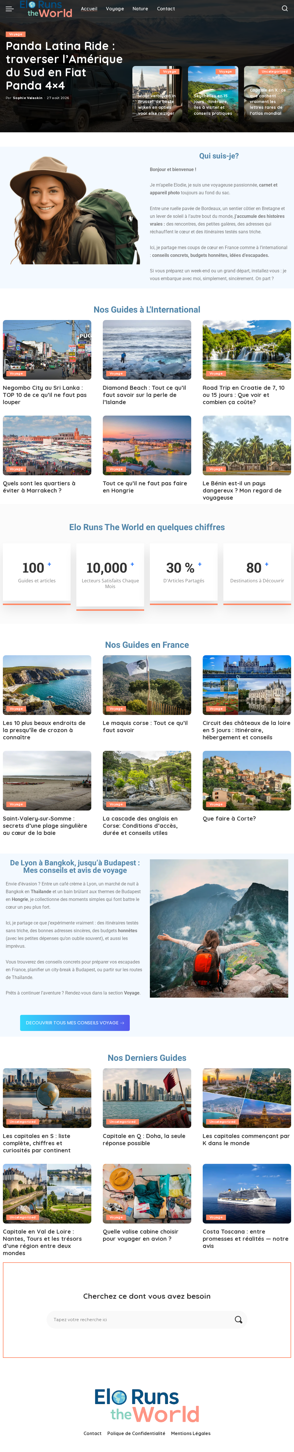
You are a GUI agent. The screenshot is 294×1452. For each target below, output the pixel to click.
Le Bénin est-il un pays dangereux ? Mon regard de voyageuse (242, 490)
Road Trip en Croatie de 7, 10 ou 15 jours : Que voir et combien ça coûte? (244, 395)
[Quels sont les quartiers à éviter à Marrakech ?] (47, 445)
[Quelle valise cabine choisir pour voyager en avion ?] (147, 1194)
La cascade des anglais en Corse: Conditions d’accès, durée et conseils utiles (140, 825)
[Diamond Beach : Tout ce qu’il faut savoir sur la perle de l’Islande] (147, 350)
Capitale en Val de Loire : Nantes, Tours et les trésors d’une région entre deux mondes (42, 1242)
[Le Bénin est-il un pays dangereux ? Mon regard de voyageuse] (247, 445)
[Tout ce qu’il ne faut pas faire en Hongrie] (147, 445)
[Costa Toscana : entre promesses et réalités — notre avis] (247, 1194)
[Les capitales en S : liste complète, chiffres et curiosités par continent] (47, 1098)
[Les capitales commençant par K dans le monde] (247, 1098)
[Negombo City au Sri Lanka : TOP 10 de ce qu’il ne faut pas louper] (47, 350)
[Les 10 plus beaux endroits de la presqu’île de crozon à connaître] (47, 685)
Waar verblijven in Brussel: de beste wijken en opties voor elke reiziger (157, 104)
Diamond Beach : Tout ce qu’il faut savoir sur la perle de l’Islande (144, 395)
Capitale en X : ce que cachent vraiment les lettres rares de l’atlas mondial (268, 102)
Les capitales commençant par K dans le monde (246, 1139)
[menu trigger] (13, 8)
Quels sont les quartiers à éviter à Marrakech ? (39, 487)
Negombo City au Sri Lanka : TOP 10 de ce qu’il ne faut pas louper (45, 395)
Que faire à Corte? (229, 818)
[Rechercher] (284, 8)
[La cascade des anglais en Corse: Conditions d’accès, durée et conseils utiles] (147, 781)
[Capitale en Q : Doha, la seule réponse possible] (147, 1098)
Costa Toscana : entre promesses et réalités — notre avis (246, 1238)
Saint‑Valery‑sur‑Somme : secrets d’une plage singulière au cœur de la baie (45, 825)
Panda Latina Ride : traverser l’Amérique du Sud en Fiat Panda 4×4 (64, 65)
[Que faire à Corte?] (247, 781)
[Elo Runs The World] (46, 8)
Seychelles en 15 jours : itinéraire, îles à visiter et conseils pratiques (213, 104)
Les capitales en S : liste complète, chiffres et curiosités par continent (37, 1143)
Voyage (15, 34)
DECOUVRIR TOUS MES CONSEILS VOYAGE (72, 1022)
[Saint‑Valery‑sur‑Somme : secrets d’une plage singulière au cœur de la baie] (47, 781)
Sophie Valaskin (27, 98)
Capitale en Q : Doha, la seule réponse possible (144, 1139)
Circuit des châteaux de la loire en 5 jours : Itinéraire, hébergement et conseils (247, 730)
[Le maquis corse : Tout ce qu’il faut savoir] (147, 685)
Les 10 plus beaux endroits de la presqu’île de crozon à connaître (44, 730)
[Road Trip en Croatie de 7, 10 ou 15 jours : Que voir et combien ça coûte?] (247, 350)
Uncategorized (275, 71)
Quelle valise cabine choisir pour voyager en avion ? (141, 1235)
